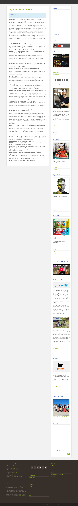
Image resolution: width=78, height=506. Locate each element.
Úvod (28, 1)
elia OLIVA (53, 463)
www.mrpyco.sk (56, 72)
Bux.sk (54, 125)
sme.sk (14, 14)
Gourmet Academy (32, 490)
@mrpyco (61, 36)
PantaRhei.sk (55, 253)
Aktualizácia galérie (34, 1)
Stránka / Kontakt (65, 1)
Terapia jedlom (31, 488)
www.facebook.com (56, 350)
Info (49, 1)
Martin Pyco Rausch (13, 2)
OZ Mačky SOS (31, 495)
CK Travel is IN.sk (54, 465)
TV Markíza (53, 470)
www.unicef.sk (55, 348)
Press (46, 1)
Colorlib (59, 504)
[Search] (68, 454)
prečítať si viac (62, 344)
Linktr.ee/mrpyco (32, 475)
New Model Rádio (54, 476)
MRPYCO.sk (31, 473)
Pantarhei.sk (55, 132)
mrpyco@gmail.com (16, 468)
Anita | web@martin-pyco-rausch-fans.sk (16, 465)
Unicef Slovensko (32, 493)
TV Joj (52, 467)
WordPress (67, 504)
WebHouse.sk (13, 475)
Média (54, 1)
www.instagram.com (56, 391)
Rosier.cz (54, 127)
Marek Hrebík (13, 467)
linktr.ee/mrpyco (56, 74)
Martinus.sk (55, 130)
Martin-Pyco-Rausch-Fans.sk (49, 504)
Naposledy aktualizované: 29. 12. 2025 (60, 416)
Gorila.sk (54, 134)
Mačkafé (52, 472)
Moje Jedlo (41, 1)
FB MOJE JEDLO (32, 477)
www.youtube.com (56, 353)
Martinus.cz (55, 169)
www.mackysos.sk (56, 386)
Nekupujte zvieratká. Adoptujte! (57, 474)
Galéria (59, 1)
